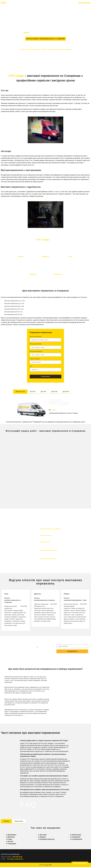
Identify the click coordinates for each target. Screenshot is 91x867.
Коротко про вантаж (35, 336)
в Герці (9, 839)
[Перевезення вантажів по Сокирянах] (23, 470)
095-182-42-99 (84, 3)
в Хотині (9, 841)
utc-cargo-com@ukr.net (15, 859)
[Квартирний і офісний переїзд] (23, 493)
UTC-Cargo (44, 865)
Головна (26, 3)
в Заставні (42, 835)
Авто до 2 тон (20, 391)
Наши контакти (51, 3)
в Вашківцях (11, 835)
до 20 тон (66, 391)
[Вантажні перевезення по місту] (68, 493)
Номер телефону (35, 358)
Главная (22, 49)
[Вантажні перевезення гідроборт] (68, 447)
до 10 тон (54, 391)
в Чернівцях (11, 843)
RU (68, 3)
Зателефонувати (80, 863)
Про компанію (38, 3)
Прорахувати (45, 376)
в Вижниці (10, 837)
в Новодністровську (46, 839)
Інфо (61, 3)
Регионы (6, 821)
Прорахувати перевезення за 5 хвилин (45, 39)
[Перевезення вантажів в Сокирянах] (23, 447)
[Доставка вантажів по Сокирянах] (68, 470)
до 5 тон (43, 391)
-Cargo (8, 2)
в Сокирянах (75, 837)
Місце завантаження (36, 344)
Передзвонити (72, 651)
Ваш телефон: (61, 642)
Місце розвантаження (36, 351)
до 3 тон (32, 391)
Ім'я (31, 366)
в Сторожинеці (76, 839)
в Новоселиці (75, 835)
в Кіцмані (42, 837)
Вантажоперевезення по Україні (36, 49)
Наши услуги (19, 821)
